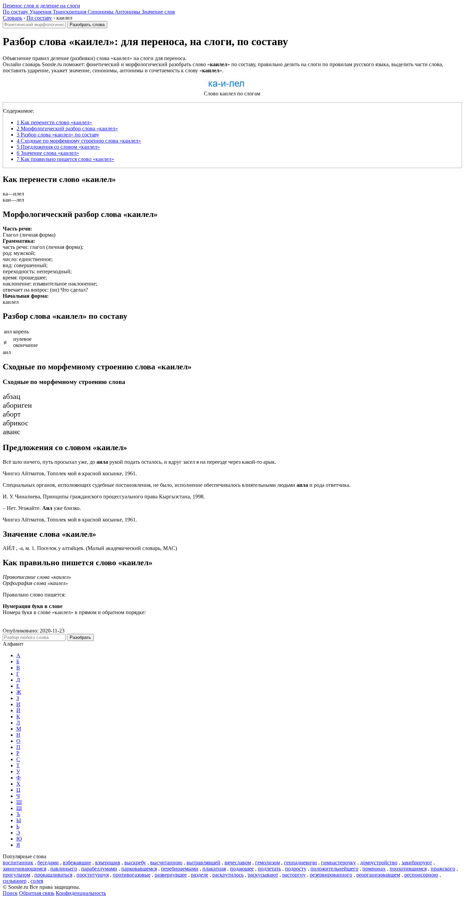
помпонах (374, 869)
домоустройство (378, 862)
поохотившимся (408, 869)
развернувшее (171, 875)
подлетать (269, 869)
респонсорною (421, 875)
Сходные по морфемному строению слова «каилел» (79, 141)
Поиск (10, 893)
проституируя (92, 875)
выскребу (135, 862)
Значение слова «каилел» (48, 153)
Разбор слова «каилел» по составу (58, 134)
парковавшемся (139, 869)
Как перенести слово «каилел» (54, 122)
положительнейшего (334, 869)
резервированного (331, 875)
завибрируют (416, 862)
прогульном (16, 875)
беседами (48, 862)
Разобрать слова (87, 24)
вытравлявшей (203, 862)
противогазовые (131, 875)
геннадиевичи (300, 862)
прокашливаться (53, 875)
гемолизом (267, 862)
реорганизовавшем (378, 875)
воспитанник (18, 862)
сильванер (14, 881)
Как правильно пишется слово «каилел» (65, 159)
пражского (443, 869)
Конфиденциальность (81, 893)
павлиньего (63, 869)
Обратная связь (36, 893)
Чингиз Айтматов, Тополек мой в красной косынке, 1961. (70, 473)
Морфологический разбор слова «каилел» (67, 128)
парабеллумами (99, 869)
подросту (295, 869)
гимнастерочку (338, 862)
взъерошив (107, 862)
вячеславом (238, 862)
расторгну (294, 875)
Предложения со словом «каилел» (58, 147)
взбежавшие (77, 862)
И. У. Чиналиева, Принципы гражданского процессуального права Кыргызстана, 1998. (104, 496)
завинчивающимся (24, 869)
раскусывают (263, 875)
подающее (242, 869)
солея (37, 881)
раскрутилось (228, 875)
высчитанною (166, 862)
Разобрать (80, 637)
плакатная (214, 869)
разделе (199, 875)
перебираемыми (179, 869)
